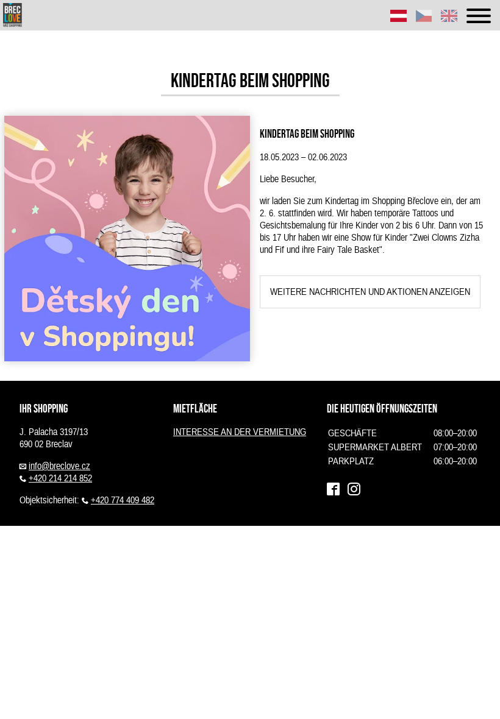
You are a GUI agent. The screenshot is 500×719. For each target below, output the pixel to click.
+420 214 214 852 (60, 478)
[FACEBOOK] (333, 489)
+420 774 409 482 (122, 500)
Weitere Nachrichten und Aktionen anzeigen (370, 292)
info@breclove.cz (59, 466)
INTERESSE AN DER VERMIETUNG (239, 432)
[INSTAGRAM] (353, 489)
